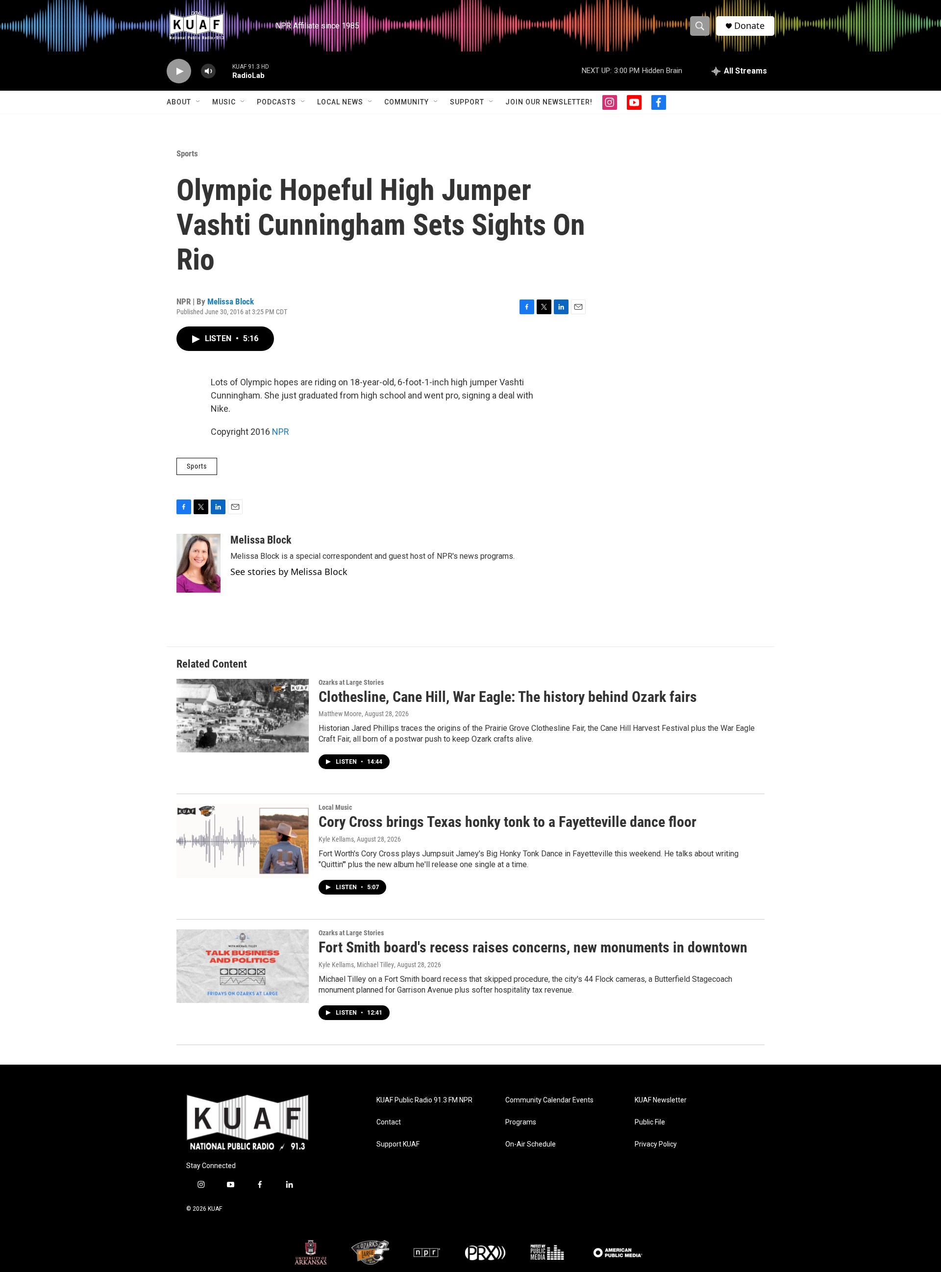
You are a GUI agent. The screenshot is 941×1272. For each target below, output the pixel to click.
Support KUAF (398, 1144)
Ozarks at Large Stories (351, 682)
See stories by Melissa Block (288, 571)
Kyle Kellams (336, 839)
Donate (749, 26)
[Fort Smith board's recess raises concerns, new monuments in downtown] (242, 966)
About (179, 102)
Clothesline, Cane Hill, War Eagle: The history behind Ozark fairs (508, 696)
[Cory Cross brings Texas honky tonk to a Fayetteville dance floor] (242, 840)
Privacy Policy (656, 1144)
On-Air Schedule (530, 1144)
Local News (340, 102)
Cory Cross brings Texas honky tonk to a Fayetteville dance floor (507, 821)
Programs (520, 1122)
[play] (179, 71)
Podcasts (276, 102)
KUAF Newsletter (661, 1100)
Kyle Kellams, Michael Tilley (356, 965)
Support (467, 102)
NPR (280, 431)
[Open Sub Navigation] (198, 102)
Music (224, 102)
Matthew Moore (340, 714)
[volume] (208, 71)
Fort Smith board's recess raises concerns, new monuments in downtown (533, 947)
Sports (187, 153)
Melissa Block (230, 301)
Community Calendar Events (549, 1100)
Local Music (335, 807)
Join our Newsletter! (549, 102)
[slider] (224, 71)
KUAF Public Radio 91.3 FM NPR (424, 1100)
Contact (388, 1122)
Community (406, 102)
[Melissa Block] (198, 563)
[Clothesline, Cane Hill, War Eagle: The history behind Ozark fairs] (242, 715)
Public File (650, 1122)
